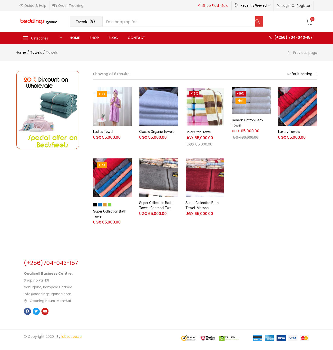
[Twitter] (36, 311)
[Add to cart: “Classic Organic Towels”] (174, 93)
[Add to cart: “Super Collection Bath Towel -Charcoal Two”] (174, 164)
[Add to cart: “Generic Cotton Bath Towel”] (267, 93)
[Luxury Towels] (297, 106)
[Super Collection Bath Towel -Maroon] (205, 177)
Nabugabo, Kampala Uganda (48, 287)
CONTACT (136, 37)
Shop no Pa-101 (36, 280)
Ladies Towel (103, 132)
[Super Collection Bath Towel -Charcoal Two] (158, 177)
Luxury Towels (289, 132)
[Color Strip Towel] (205, 106)
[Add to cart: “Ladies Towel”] (128, 93)
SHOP (94, 37)
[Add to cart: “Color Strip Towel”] (221, 93)
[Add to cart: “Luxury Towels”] (313, 93)
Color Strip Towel (199, 132)
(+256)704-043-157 (51, 263)
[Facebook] (27, 311)
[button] (86, 21)
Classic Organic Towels (156, 132)
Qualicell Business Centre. (48, 273)
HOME (75, 37)
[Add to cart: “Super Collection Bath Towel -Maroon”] (221, 164)
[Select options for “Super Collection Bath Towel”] (128, 164)
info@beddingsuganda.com (47, 294)
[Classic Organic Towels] (158, 106)
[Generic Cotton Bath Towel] (251, 100)
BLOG (113, 37)
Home (21, 52)
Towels (36, 52)
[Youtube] (45, 311)
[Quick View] (128, 101)
